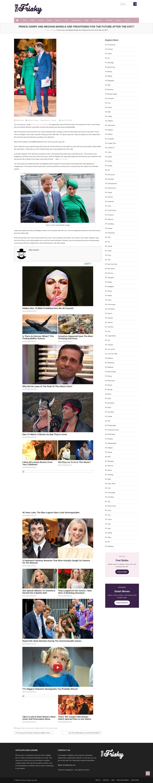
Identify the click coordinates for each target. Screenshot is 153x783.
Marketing (111, 362)
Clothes (110, 134)
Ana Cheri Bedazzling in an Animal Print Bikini (84, 733)
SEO (109, 457)
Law (109, 331)
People (110, 416)
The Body (111, 497)
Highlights (111, 286)
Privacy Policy (135, 780)
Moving (110, 389)
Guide (109, 251)
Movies (58, 20)
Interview (110, 327)
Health (41, 20)
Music (109, 394)
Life (109, 340)
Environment (112, 188)
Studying (110, 474)
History (110, 291)
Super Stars (111, 483)
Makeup (110, 358)
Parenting (109, 20)
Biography (111, 80)
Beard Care (111, 67)
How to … (111, 313)
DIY (109, 170)
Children (110, 121)
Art (108, 58)
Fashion (110, 197)
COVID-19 (111, 148)
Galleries (110, 219)
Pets (109, 421)
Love (66, 20)
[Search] (135, 4)
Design (110, 165)
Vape (109, 528)
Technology (111, 492)
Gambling (111, 224)
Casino (110, 107)
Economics (111, 174)
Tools (109, 510)
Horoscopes (111, 304)
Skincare (110, 465)
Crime (109, 152)
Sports (110, 470)
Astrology (111, 62)
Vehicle (110, 533)
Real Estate (111, 434)
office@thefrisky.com (69, 765)
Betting (110, 76)
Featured (111, 201)
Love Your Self (112, 354)
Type (109, 524)
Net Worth (111, 403)
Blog (109, 85)
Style (86, 20)
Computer (111, 139)
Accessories (111, 45)
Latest (112, 780)
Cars (109, 103)
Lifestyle (110, 345)
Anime (110, 53)
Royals (118, 20)
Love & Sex (111, 349)
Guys (109, 255)
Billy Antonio (20, 120)
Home (25, 20)
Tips (109, 501)
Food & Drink (112, 210)
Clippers (110, 130)
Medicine (110, 367)
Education (111, 179)
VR (108, 542)
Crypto (110, 156)
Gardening (111, 233)
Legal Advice (112, 336)
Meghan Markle (39, 728)
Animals (110, 49)
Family (110, 192)
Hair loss (110, 273)
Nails (109, 398)
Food (109, 206)
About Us (98, 780)
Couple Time (112, 143)
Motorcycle (111, 380)
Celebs (49, 20)
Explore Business (122, 603)
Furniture (111, 215)
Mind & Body (112, 371)
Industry (110, 318)
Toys (109, 515)
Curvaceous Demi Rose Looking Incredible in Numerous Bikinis (35, 733)
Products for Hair (113, 430)
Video (109, 537)
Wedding (110, 546)
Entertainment (97, 20)
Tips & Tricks (112, 506)
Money (110, 376)
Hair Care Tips (112, 264)
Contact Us (106, 780)
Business (110, 89)
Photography (112, 425)
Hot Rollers (111, 309)
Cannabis (111, 98)
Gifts (109, 237)
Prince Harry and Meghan (39, 124)
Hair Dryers (111, 268)
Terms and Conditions (123, 780)
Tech (109, 488)
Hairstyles (111, 277)
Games (110, 228)
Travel (127, 20)
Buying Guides (112, 94)
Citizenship (111, 125)
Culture (110, 161)
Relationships (76, 20)
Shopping (111, 461)
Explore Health (122, 572)
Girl (109, 242)
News (32, 20)
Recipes (110, 439)
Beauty (110, 71)
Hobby (110, 295)
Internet (110, 322)
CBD (109, 112)
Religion (110, 448)
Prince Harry (48, 728)
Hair (109, 259)
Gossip (110, 246)
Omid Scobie (63, 159)
